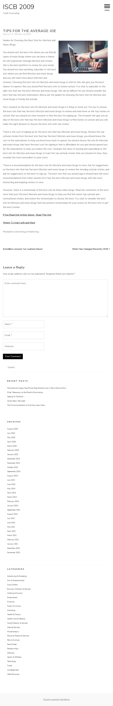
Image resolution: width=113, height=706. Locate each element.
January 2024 (12, 505)
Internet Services (13, 627)
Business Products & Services (19, 589)
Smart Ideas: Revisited (16, 401)
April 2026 (11, 442)
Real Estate (11, 644)
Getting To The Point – (15, 396)
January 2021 (12, 544)
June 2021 (11, 522)
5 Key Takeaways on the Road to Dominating (25, 392)
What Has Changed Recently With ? (91, 249)
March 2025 (12, 446)
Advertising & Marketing (26, 231)
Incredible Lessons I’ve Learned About (23, 249)
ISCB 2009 (18, 7)
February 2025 (13, 450)
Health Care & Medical (16, 619)
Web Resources (13, 674)
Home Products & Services (17, 623)
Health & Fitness (14, 614)
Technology (11, 661)
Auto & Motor (12, 585)
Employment (12, 597)
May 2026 (11, 437)
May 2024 (11, 488)
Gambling (11, 610)
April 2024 (11, 493)
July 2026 (11, 433)
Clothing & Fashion (15, 593)
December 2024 (13, 459)
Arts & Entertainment (15, 580)
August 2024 (12, 476)
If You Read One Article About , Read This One (27, 215)
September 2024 (13, 471)
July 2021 (11, 518)
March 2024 (12, 497)
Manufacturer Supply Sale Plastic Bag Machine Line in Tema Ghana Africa (36, 388)
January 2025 (12, 454)
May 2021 (11, 527)
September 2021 (13, 510)
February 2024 (13, 501)
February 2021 (13, 539)
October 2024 (12, 467)
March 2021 (12, 535)
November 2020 (13, 552)
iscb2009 (26, 34)
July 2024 (11, 480)
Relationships (12, 648)
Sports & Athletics (14, 657)
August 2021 (12, 514)
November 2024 (13, 463)
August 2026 (12, 429)
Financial (11, 602)
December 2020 (13, 548)
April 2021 (11, 531)
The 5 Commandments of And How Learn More (26, 405)
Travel (9, 665)
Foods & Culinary (14, 606)
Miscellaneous (13, 631)
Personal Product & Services (18, 636)
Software (10, 653)
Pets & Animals (13, 640)
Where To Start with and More (19, 222)
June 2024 (11, 484)
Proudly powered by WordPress (56, 699)
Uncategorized (13, 670)
